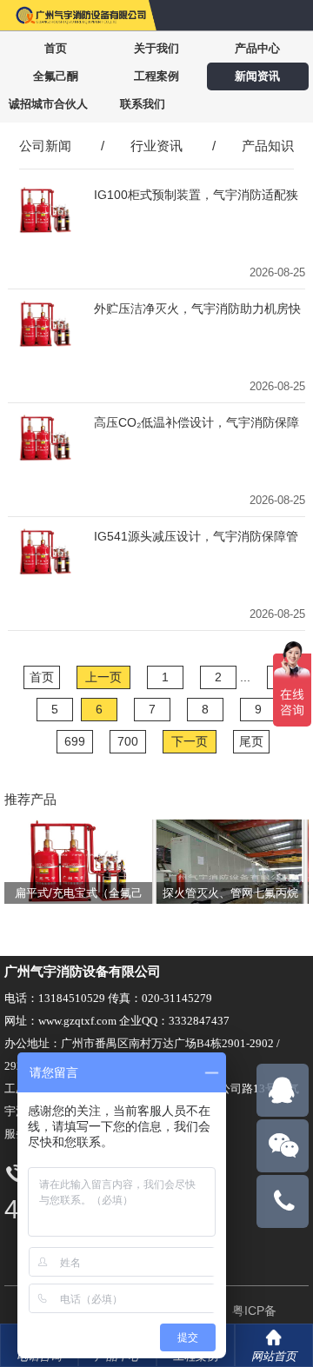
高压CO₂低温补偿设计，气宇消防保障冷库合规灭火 (196, 422)
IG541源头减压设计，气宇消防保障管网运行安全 (196, 536)
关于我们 (156, 48)
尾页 (251, 741)
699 (74, 741)
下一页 (189, 741)
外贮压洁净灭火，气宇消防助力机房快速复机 (197, 309)
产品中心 (257, 48)
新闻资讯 (257, 76)
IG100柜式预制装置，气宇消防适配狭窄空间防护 (196, 195)
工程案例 (156, 76)
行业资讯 (156, 145)
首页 (55, 48)
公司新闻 (45, 145)
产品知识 (268, 145)
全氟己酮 (55, 76)
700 (127, 741)
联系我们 (142, 103)
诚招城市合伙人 (48, 103)
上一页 (103, 677)
